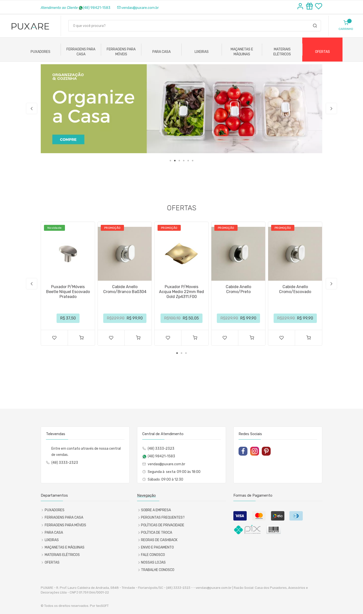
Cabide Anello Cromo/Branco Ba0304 (124, 289)
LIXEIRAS (202, 52)
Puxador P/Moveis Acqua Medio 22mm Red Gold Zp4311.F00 (181, 291)
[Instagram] (254, 451)
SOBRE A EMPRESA (156, 510)
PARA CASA (161, 52)
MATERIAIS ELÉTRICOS (282, 51)
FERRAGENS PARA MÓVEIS (121, 51)
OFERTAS (322, 52)
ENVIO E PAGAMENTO (157, 547)
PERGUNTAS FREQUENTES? (163, 517)
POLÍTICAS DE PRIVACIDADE (162, 525)
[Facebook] (243, 451)
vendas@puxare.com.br (140, 8)
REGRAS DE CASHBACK (159, 540)
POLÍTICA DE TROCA (156, 532)
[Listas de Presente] (310, 6)
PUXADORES (40, 52)
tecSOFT (102, 606)
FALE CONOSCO (153, 555)
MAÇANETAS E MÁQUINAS (242, 51)
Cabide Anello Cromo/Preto (238, 289)
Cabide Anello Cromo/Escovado (295, 289)
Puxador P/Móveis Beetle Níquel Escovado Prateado (68, 291)
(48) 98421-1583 (96, 8)
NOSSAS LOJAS (153, 562)
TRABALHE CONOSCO (157, 570)
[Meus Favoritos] (318, 6)
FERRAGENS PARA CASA (80, 51)
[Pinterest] (266, 451)
